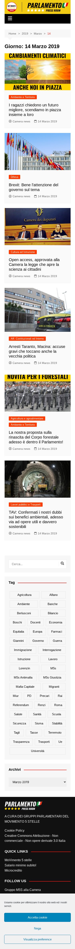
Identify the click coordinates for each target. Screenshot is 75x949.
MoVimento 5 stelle (18, 860)
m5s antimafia (23, 677)
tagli (17, 732)
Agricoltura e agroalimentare (27, 418)
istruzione (24, 659)
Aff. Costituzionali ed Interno (27, 338)
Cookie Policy (14, 830)
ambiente (23, 604)
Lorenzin (24, 668)
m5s (53, 668)
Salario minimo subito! (20, 865)
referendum (21, 705)
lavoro (52, 659)
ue (60, 741)
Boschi (17, 622)
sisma (39, 723)
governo (38, 640)
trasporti (44, 741)
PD (29, 695)
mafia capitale (25, 686)
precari (44, 695)
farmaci (56, 631)
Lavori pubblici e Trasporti (26, 504)
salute (18, 714)
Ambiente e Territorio (23, 97)
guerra (57, 640)
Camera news (21, 121)
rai (60, 695)
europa (37, 631)
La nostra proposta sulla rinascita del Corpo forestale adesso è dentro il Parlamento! (36, 437)
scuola (56, 714)
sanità (37, 714)
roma (58, 705)
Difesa (14, 176)
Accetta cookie (37, 917)
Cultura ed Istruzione (23, 252)
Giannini (18, 640)
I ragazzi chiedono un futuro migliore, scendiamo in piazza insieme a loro (35, 110)
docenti (35, 622)
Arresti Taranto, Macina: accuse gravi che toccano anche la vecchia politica (37, 351)
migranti (54, 686)
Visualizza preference (37, 939)
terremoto (54, 732)
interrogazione (52, 650)
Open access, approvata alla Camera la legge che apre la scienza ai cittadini (34, 264)
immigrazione (23, 650)
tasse (34, 732)
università (37, 751)
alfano (53, 594)
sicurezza (19, 723)
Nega (37, 928)
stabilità (57, 723)
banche (53, 604)
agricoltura (24, 594)
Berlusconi (24, 613)
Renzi (41, 705)
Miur (16, 695)
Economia (55, 622)
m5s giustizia (52, 677)
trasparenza (21, 741)
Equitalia (18, 631)
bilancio (53, 613)
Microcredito (13, 870)
